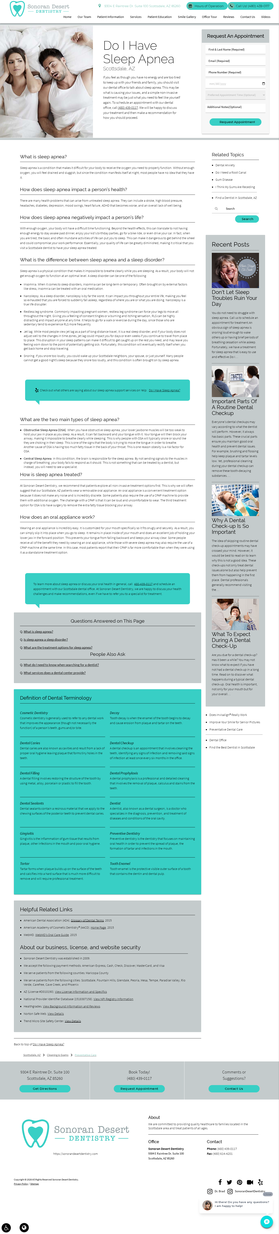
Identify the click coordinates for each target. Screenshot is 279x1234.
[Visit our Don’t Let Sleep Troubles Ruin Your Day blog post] (235, 287)
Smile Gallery (187, 17)
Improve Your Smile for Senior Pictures (234, 722)
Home (67, 17)
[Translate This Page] (24, 1227)
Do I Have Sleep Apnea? (164, 390)
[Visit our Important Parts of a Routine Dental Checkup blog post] (235, 396)
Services (136, 17)
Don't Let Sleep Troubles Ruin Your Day (234, 298)
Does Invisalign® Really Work (228, 715)
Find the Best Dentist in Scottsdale (232, 747)
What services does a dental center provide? (55, 673)
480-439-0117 (143, 584)
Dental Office (218, 740)
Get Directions (45, 1089)
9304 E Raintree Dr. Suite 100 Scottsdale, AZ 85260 (141, 6)
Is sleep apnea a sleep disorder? (46, 639)
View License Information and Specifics (81, 992)
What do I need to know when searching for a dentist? (61, 665)
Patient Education (160, 17)
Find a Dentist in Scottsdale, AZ (236, 198)
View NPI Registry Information (113, 999)
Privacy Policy (21, 1183)
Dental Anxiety (225, 165)
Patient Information (110, 17)
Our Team (84, 17)
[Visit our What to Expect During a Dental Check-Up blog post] (235, 629)
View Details (56, 1014)
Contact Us (247, 17)
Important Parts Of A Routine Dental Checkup (234, 407)
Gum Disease (224, 179)
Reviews (228, 17)
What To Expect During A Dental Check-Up (231, 640)
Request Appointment (139, 1089)
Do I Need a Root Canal (230, 172)
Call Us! (252, 6)
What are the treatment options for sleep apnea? (58, 647)
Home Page (98, 927)
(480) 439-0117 (128, 108)
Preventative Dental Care (226, 729)
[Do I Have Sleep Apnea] (46, 137)
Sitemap (34, 1183)
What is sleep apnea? (38, 632)
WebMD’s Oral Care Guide (52, 935)
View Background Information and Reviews (71, 1006)
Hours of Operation (209, 6)
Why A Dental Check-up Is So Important (230, 526)
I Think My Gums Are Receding (235, 187)
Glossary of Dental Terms (87, 920)
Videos (265, 17)
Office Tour (209, 17)
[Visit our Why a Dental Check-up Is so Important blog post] (235, 515)
